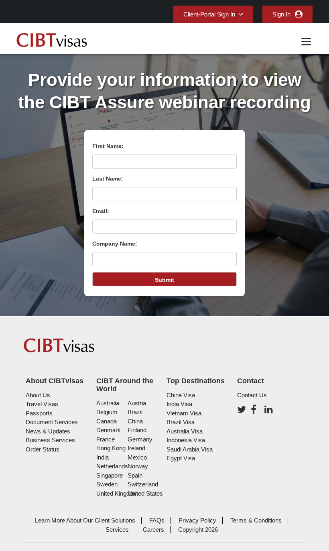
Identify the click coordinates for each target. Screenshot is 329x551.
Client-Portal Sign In (209, 14)
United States (145, 493)
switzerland (143, 484)
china (135, 421)
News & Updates (48, 431)
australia (107, 403)
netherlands (112, 466)
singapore (109, 475)
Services (117, 529)
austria (137, 403)
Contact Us (252, 395)
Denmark (108, 430)
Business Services (50, 440)
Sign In (281, 14)
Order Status (42, 449)
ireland (136, 448)
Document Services (52, 422)
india (102, 457)
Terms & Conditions (256, 520)
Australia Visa (185, 431)
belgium (107, 412)
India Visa (179, 404)
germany (140, 439)
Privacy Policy (197, 520)
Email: (100, 211)
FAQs (156, 520)
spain (135, 475)
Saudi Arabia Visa (190, 449)
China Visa (181, 395)
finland (137, 430)
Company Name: (114, 243)
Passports (39, 413)
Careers (153, 529)
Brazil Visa (181, 422)
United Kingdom (117, 493)
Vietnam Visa (184, 413)
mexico (137, 457)
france (105, 439)
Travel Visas (42, 404)
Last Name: (107, 178)
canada (106, 421)
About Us (38, 395)
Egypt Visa (181, 458)
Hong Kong (111, 448)
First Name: (108, 146)
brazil (135, 412)
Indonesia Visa (186, 440)
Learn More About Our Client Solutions (85, 520)
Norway (138, 466)
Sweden (107, 484)
